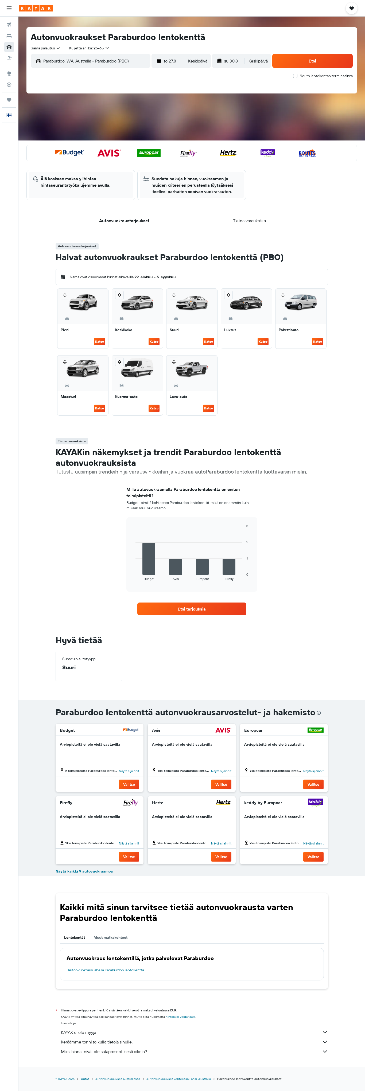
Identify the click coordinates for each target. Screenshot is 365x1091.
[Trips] (9, 100)
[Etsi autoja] (9, 47)
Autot (85, 1079)
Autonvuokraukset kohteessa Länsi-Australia (178, 1079)
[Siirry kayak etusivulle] (36, 8)
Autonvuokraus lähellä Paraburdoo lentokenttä (106, 970)
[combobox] (46, 48)
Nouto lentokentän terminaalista (326, 75)
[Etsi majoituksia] (9, 35)
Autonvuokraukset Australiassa (117, 1079)
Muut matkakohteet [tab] (110, 937)
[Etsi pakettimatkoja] (9, 58)
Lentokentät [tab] (74, 937)
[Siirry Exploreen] (9, 73)
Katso (99, 341)
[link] (191, 609)
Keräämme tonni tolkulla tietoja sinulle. (97, 1042)
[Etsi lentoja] (9, 24)
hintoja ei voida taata (180, 1017)
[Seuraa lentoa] (9, 84)
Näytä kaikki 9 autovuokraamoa (84, 871)
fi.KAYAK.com (65, 1079)
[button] (9, 8)
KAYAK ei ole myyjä (78, 1032)
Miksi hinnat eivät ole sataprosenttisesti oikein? (104, 1051)
